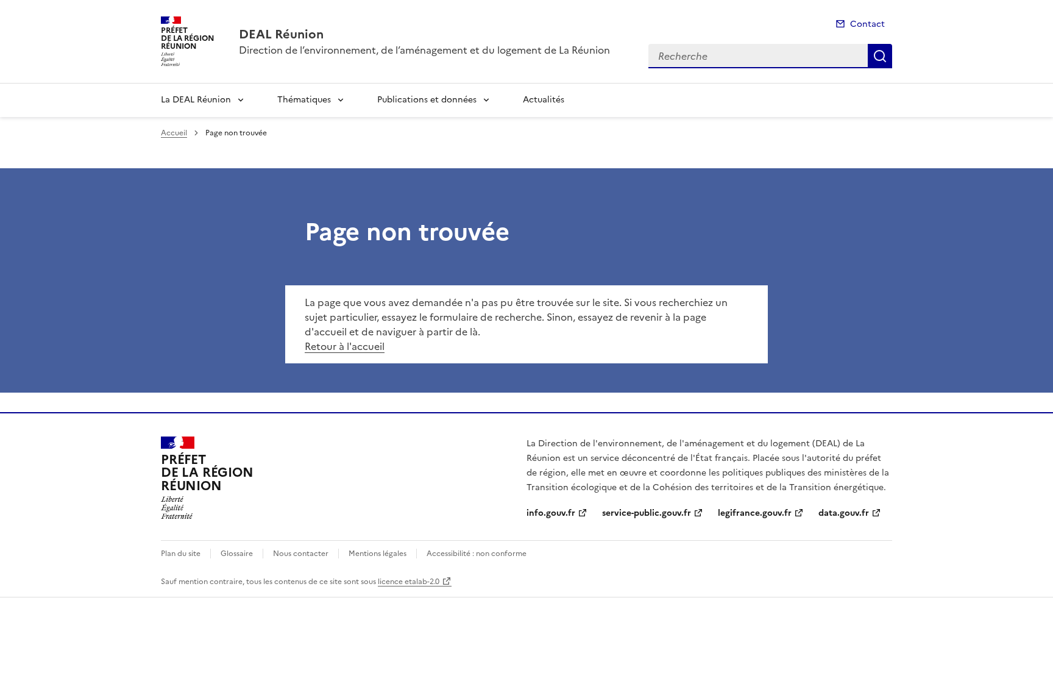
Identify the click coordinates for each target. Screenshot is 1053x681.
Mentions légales (377, 553)
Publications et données (427, 99)
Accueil (174, 132)
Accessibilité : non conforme (476, 553)
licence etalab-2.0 (408, 581)
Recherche (880, 56)
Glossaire (237, 553)
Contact (867, 24)
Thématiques (304, 99)
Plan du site (180, 553)
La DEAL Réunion (196, 99)
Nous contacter (300, 553)
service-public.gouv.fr (646, 513)
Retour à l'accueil (345, 346)
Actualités (543, 99)
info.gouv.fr (550, 513)
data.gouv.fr (843, 513)
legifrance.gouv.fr (755, 513)
